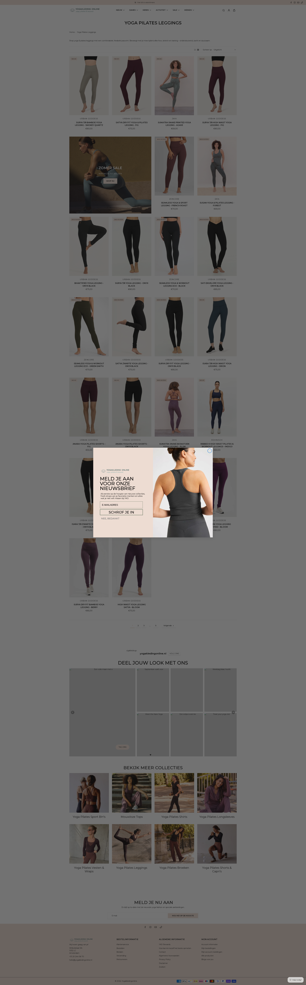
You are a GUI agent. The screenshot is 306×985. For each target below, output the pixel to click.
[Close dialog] (210, 451)
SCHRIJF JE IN (121, 512)
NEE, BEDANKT (110, 518)
